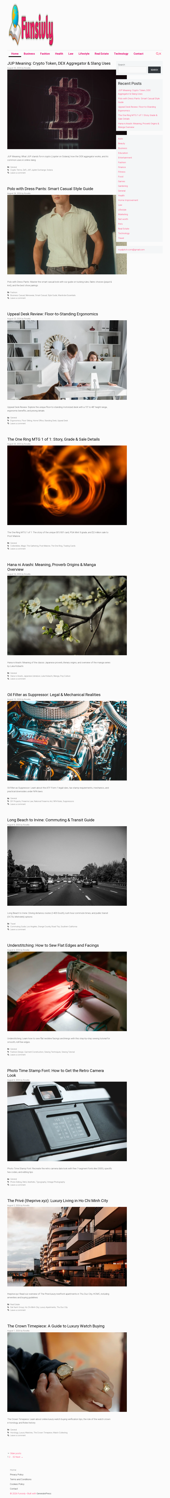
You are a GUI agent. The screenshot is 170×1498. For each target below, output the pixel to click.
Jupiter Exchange (38, 170)
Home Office (38, 421)
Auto (120, 138)
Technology (121, 53)
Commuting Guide (18, 926)
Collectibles (15, 546)
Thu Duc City (62, 1307)
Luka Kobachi (47, 676)
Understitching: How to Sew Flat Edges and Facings (53, 945)
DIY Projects (15, 801)
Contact (138, 53)
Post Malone (44, 546)
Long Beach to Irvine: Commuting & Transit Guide (50, 820)
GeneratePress (44, 1493)
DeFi (25, 170)
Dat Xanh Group (17, 1307)
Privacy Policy (16, 1474)
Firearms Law (27, 801)
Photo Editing (16, 1182)
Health (59, 53)
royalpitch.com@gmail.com (131, 249)
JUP (29, 170)
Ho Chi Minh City (32, 1307)
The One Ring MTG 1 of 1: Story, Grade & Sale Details (53, 439)
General (13, 167)
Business (29, 53)
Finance (122, 167)
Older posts (15, 1453)
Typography (41, 1182)
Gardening (123, 186)
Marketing (123, 214)
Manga (56, 676)
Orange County (44, 926)
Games (121, 181)
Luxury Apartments (48, 1307)
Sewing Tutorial (68, 1052)
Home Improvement (128, 200)
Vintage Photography (56, 1182)
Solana (50, 170)
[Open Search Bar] (158, 53)
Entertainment (125, 157)
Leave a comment (18, 173)
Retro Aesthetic (29, 1182)
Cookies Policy (17, 1484)
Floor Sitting (27, 421)
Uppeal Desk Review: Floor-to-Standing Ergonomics (52, 314)
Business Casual (17, 295)
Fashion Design (17, 1052)
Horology (14, 1433)
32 (14, 1457)
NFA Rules (57, 801)
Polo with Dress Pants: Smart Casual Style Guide (50, 188)
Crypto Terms (16, 170)
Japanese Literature (32, 676)
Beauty (121, 143)
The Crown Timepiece (43, 1433)
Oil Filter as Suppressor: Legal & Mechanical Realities (54, 694)
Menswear (30, 295)
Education (123, 153)
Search (121, 64)
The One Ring (56, 546)
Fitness (121, 171)
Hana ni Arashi (16, 676)
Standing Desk (50, 421)
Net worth (123, 219)
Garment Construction (33, 1052)
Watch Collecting (60, 1433)
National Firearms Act (43, 801)
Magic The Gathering (30, 546)
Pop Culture (65, 676)
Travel (12, 924)
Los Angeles (32, 926)
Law (70, 53)
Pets (120, 224)
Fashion (45, 53)
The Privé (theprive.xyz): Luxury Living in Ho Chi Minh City (57, 1200)
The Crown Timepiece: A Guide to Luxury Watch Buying (56, 1326)
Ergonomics (15, 421)
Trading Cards (69, 546)
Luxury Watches (26, 1433)
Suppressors (68, 801)
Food (120, 176)
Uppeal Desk (63, 421)
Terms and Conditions (20, 1479)
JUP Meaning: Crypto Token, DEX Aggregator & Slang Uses (58, 63)
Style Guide (52, 295)
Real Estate (102, 53)
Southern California (69, 926)
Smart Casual (41, 295)
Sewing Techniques (52, 1052)
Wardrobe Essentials (67, 295)
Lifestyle (84, 53)
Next (19, 1457)
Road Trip (56, 926)
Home (14, 53)
